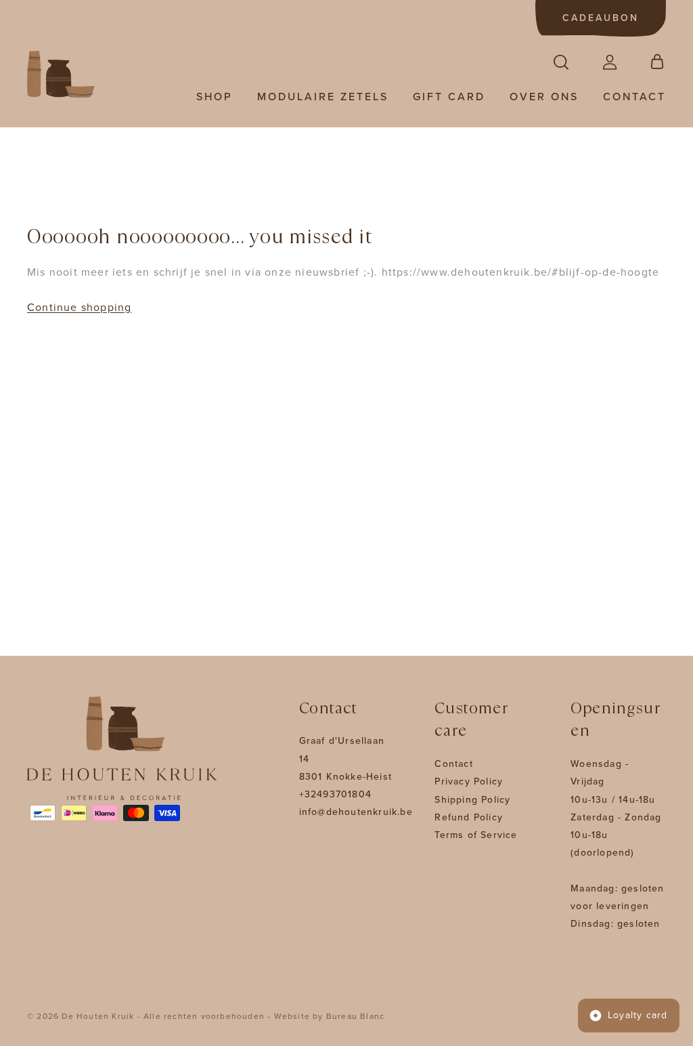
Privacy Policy (468, 781)
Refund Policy (468, 817)
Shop (214, 97)
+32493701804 (335, 794)
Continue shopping (79, 307)
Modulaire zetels (322, 97)
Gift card (449, 97)
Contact (634, 97)
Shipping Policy (472, 800)
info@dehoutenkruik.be (356, 812)
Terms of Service (475, 835)
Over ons (544, 97)
